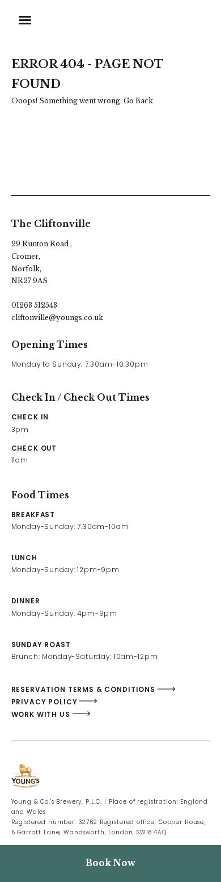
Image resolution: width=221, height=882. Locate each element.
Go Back (138, 100)
